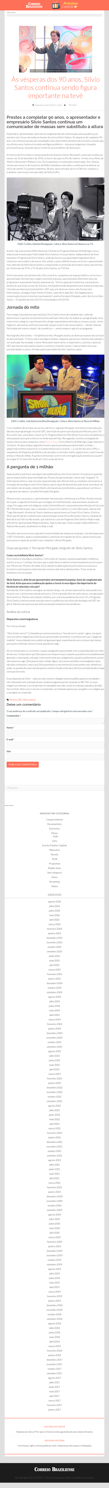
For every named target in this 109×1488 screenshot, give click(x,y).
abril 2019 (54, 1287)
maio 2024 (54, 1010)
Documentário (54, 824)
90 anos (13, 699)
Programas (54, 863)
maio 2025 (54, 960)
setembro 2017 (54, 1373)
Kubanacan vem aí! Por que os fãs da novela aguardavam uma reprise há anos (54, 1431)
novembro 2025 (54, 942)
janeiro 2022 (54, 1137)
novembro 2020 (54, 1201)
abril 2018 (54, 1341)
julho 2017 (54, 1382)
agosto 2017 (54, 1377)
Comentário (14, 715)
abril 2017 (54, 1396)
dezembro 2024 (54, 983)
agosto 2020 (54, 1214)
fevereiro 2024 (54, 1024)
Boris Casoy (50, 441)
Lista (54, 840)
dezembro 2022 (54, 1087)
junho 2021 (54, 1169)
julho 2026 (54, 906)
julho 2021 (54, 1164)
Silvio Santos (29, 699)
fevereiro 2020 (54, 1241)
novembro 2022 (54, 1092)
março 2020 (55, 1237)
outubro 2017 (54, 1368)
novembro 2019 (54, 1255)
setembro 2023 (54, 1046)
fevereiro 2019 (54, 1296)
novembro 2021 (54, 1146)
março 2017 (55, 1400)
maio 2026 (54, 915)
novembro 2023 (54, 1037)
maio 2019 (54, 1282)
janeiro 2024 (54, 1028)
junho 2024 (54, 1005)
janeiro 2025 (54, 978)
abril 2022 (54, 1123)
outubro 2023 (54, 1042)
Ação (55, 836)
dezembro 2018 (54, 1305)
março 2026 (55, 924)
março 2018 (55, 1346)
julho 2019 (54, 1273)
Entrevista (54, 828)
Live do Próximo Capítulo (54, 845)
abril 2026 (54, 919)
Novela (54, 854)
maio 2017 (54, 1391)
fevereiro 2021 (54, 1187)
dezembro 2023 (54, 1033)
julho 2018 (54, 1328)
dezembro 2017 (54, 1359)
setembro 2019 (54, 1264)
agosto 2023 (54, 1051)
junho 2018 (54, 1332)
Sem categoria (54, 872)
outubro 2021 (54, 1151)
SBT (20, 699)
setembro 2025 (54, 951)
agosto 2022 (54, 1105)
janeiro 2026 (54, 933)
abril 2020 (54, 1232)
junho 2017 (54, 1387)
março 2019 (55, 1291)
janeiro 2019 (54, 1300)
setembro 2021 (54, 1155)
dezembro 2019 (54, 1250)
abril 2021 (54, 1178)
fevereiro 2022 (54, 1133)
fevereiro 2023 (54, 1078)
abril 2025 (54, 965)
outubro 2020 (54, 1205)
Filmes (54, 833)
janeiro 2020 (54, 1246)
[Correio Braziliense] (36, 4)
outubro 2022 (54, 1096)
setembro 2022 (54, 1101)
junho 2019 (54, 1278)
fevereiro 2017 (54, 1405)
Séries (54, 877)
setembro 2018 (54, 1318)
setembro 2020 (54, 1210)
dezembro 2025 (54, 937)
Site (9, 751)
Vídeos (54, 886)
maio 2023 (54, 1064)
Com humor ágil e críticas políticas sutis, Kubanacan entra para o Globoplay (55, 1445)
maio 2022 (54, 1119)
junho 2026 (54, 910)
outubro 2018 (54, 1314)
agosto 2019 (54, 1269)
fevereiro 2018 (54, 1350)
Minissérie (54, 850)
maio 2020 (54, 1228)
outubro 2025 (54, 947)
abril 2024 (54, 1015)
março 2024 (55, 1019)
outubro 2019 (54, 1260)
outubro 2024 (54, 987)
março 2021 (55, 1182)
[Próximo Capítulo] (65, 4)
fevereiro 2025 (54, 974)
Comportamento (54, 819)
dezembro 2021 (54, 1142)
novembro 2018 (54, 1309)
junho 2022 (54, 1114)
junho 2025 (54, 956)
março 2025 (55, 969)
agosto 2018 (54, 1323)
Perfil (74, 105)
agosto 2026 (54, 901)
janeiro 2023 (54, 1083)
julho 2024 (54, 1001)
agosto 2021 (54, 1160)
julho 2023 (54, 1055)
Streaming (54, 881)
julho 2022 (54, 1110)
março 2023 (55, 1074)
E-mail (10, 739)
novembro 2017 (54, 1364)
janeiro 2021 (54, 1191)
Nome (10, 727)
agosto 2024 (54, 996)
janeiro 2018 (54, 1355)
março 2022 (55, 1128)
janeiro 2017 (54, 1409)
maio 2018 (54, 1337)
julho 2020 (54, 1219)
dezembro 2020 (54, 1196)
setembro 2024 (54, 992)
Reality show (54, 868)
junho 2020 (54, 1223)
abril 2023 (54, 1069)
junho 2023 (54, 1060)
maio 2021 (54, 1173)
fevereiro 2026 (54, 928)
